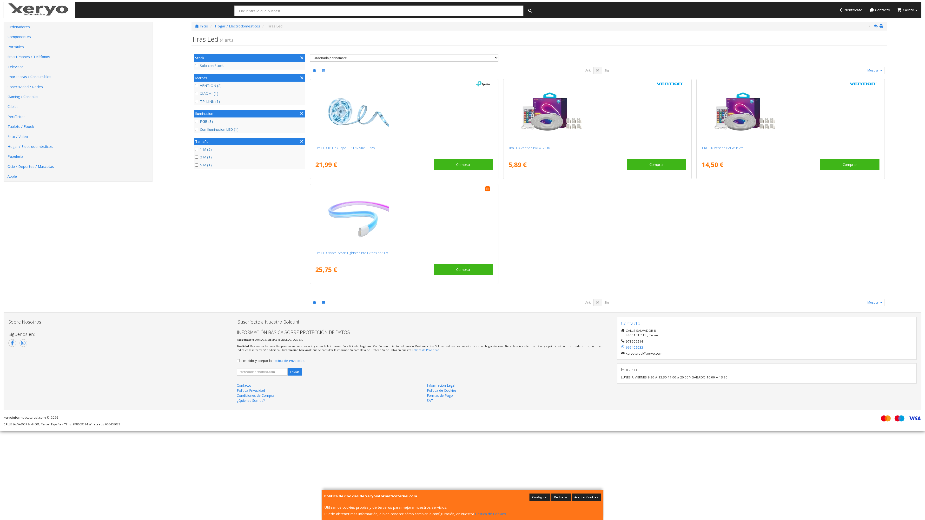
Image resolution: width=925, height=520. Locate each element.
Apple (12, 176)
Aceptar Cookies (586, 497)
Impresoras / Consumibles (29, 76)
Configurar (540, 497)
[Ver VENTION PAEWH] (790, 111)
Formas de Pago (440, 395)
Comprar (463, 164)
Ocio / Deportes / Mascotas (30, 166)
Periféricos (16, 116)
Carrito (908, 9)
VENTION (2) (211, 85)
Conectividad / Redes (25, 86)
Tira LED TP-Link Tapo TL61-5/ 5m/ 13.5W (345, 148)
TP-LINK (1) (210, 101)
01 (597, 70)
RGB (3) (206, 121)
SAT (430, 400)
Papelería (15, 156)
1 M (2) (206, 149)
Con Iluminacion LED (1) (219, 129)
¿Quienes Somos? (251, 400)
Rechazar (561, 497)
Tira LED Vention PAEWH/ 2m (722, 148)
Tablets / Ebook (20, 126)
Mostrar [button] (873, 70)
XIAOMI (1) (209, 93)
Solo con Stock (212, 65)
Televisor (15, 66)
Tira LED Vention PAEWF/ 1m (529, 148)
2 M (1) (206, 157)
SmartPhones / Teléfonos (28, 56)
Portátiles (15, 46)
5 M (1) (206, 164)
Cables (13, 106)
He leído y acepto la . (273, 360)
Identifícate (852, 9)
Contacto (882, 9)
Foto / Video (17, 136)
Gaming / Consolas (22, 96)
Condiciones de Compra (255, 395)
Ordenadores (18, 26)
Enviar (294, 372)
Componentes (19, 36)
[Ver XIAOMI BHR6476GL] (404, 216)
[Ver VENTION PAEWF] (597, 111)
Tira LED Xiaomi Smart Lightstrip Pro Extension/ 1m (351, 253)
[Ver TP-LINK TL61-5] (404, 111)
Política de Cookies (490, 513)
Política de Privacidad (425, 350)
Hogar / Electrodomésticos (30, 146)
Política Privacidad (251, 390)
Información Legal (441, 385)
